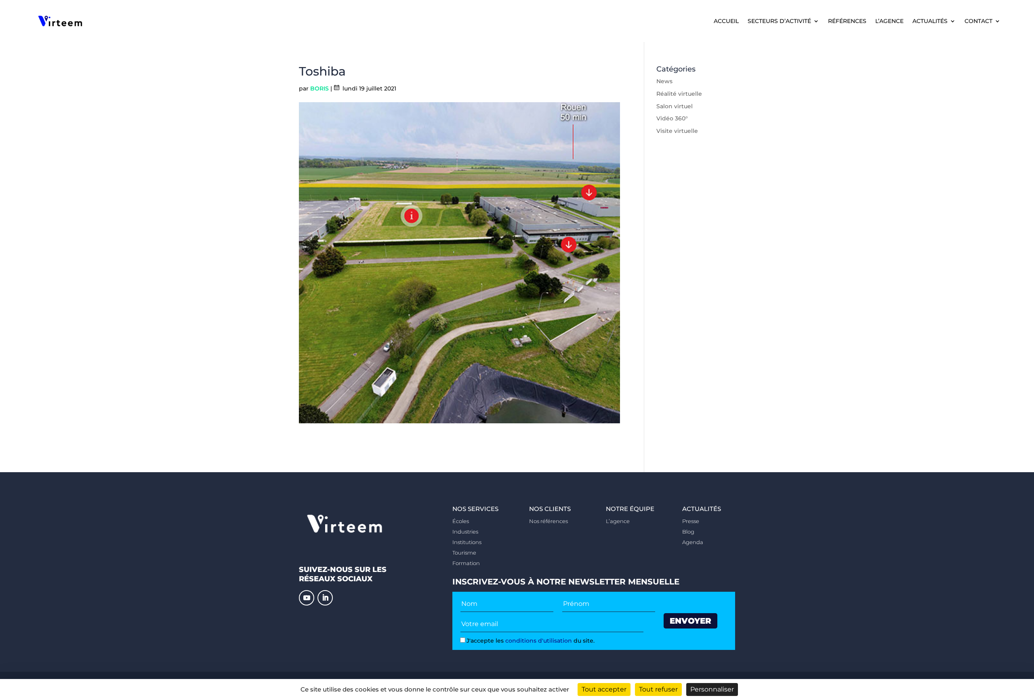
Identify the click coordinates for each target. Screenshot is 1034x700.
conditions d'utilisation (538, 640)
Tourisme (464, 552)
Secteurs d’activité (779, 21)
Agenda (692, 542)
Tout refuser (658, 689)
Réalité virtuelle (679, 93)
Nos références (548, 521)
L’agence (889, 21)
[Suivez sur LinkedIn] (325, 597)
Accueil (726, 21)
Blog (688, 531)
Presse (690, 521)
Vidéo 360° (672, 118)
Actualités (930, 21)
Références (847, 21)
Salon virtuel (674, 106)
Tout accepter (604, 689)
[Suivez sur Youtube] (306, 597)
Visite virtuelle (677, 131)
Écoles (460, 521)
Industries (465, 531)
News (664, 81)
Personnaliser (712, 689)
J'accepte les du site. (531, 640)
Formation (466, 563)
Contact (978, 21)
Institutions (466, 542)
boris (319, 88)
